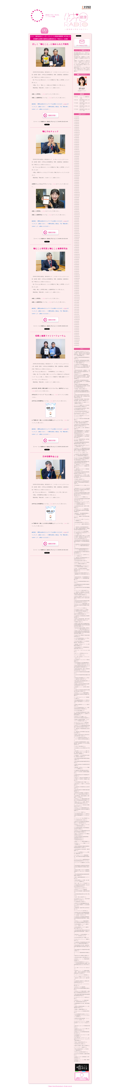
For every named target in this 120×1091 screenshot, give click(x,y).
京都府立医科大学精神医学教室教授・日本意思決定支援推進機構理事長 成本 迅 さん (81, 392)
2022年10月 (77, 195)
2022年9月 (77, 197)
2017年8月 (77, 302)
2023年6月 (77, 182)
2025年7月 (77, 139)
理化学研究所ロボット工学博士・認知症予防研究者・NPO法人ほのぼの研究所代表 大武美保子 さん (82, 476)
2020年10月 (77, 237)
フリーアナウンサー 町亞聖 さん (81, 608)
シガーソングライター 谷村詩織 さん (82, 974)
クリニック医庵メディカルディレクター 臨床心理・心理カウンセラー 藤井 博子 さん (82, 978)
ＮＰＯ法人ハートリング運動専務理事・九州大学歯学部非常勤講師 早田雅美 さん (81, 856)
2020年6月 (77, 244)
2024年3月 (77, 166)
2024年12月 (77, 151)
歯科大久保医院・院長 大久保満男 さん (82, 1045)
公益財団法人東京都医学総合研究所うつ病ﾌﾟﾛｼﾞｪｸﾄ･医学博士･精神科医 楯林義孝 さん (81, 771)
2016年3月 (77, 331)
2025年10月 (77, 134)
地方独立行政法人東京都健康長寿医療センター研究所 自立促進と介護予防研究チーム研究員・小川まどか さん (81, 914)
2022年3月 (77, 208)
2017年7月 (77, 304)
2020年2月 (77, 250)
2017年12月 (77, 295)
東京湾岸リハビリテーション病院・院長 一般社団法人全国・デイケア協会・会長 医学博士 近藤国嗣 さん (81, 752)
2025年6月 (77, 141)
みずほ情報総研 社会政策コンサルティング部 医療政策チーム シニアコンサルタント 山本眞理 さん (81, 1015)
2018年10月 (77, 278)
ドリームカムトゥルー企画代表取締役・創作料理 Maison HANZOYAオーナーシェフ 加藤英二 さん (81, 532)
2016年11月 (77, 317)
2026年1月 (77, 129)
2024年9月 (77, 156)
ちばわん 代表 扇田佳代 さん (80, 746)
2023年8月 (77, 178)
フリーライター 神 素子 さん (80, 812)
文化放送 (86, 8)
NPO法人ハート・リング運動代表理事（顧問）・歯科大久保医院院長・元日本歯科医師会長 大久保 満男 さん (82, 972)
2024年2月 (77, 168)
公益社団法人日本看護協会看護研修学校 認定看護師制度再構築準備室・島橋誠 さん (81, 918)
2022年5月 (77, 204)
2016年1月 (77, 334)
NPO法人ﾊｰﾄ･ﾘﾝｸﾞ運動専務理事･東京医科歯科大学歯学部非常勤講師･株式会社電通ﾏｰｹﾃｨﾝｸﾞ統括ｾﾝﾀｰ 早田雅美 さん (82, 449)
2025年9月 (77, 135)
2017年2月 (77, 312)
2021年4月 (77, 226)
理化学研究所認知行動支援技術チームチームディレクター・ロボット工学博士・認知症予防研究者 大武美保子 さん (82, 412)
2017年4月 (77, 309)
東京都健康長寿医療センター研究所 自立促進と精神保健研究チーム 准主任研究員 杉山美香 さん (81, 436)
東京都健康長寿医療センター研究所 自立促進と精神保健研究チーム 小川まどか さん (81, 815)
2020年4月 (77, 247)
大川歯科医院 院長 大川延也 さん (81, 819)
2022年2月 (77, 209)
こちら (43, 94)
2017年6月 (77, 305)
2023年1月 (77, 190)
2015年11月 (77, 338)
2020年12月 (77, 233)
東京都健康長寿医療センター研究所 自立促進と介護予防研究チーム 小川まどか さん (81, 701)
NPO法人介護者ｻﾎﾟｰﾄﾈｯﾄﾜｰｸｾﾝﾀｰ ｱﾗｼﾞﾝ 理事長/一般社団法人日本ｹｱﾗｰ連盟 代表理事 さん (82, 598)
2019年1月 (77, 273)
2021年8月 (77, 220)
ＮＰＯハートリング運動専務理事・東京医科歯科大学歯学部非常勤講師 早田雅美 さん (81, 605)
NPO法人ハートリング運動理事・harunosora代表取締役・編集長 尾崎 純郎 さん (82, 891)
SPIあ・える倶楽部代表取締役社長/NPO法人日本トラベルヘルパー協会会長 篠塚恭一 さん (81, 570)
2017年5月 (77, 307)
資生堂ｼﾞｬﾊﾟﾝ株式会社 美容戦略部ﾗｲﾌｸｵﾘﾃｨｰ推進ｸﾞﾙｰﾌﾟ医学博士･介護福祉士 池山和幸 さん (82, 779)
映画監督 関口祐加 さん (79, 839)
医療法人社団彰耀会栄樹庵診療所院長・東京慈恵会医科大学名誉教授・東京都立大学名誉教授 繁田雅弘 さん (82, 386)
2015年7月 (77, 345)
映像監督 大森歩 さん (79, 621)
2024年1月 (77, 170)
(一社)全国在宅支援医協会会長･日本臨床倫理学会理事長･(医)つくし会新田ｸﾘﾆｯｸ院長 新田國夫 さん (82, 713)
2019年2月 (77, 271)
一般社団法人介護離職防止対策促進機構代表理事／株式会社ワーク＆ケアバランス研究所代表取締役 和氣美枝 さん (82, 593)
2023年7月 (77, 180)
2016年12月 (77, 316)
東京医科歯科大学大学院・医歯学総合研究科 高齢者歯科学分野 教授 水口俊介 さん (82, 946)
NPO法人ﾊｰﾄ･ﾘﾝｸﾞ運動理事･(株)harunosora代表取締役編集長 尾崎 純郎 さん (81, 988)
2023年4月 (77, 185)
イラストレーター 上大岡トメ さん (81, 452)
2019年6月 (77, 264)
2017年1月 (77, 314)
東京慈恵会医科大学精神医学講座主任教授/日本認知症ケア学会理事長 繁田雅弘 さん (81, 541)
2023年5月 (77, 183)
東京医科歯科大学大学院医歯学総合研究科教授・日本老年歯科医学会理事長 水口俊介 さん (81, 482)
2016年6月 (77, 326)
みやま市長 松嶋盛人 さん (80, 710)
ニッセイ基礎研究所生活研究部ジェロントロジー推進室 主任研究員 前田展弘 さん (82, 739)
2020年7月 (77, 242)
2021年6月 (77, 223)
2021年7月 (77, 221)
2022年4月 (77, 206)
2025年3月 (77, 146)
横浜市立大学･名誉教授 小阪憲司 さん (82, 955)
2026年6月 (77, 120)
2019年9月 (77, 259)
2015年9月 (77, 341)
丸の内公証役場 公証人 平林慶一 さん (82, 937)
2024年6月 (77, 161)
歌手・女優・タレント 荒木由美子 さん (82, 883)
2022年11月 (77, 194)
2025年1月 (77, 149)
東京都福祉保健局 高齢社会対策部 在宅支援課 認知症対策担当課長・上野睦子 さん (82, 931)
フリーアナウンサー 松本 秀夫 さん (81, 910)
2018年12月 (77, 274)
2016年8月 (77, 322)
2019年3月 (77, 269)
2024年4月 (77, 165)
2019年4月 (77, 268)
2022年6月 (77, 202)
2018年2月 (77, 292)
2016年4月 (77, 329)
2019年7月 (77, 262)
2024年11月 (77, 153)
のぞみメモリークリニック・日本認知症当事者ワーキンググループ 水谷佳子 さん (81, 1022)
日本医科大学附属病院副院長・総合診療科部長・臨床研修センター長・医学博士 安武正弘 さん (82, 743)
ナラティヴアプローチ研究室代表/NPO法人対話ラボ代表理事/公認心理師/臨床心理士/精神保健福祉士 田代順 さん (82, 458)
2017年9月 (77, 300)
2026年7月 (77, 118)
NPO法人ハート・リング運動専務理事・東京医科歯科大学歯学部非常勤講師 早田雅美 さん (81, 510)
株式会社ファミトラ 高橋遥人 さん (81, 496)
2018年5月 (77, 286)
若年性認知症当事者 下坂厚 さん (81, 560)
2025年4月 (77, 144)
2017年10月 (77, 298)
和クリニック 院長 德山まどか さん (81, 653)
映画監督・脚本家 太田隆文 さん (81, 388)
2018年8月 (77, 281)
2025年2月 (77, 147)
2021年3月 (77, 228)
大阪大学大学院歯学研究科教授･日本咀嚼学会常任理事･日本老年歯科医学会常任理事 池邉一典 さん (82, 494)
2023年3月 (77, 187)
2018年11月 (77, 276)
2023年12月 (77, 171)
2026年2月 (77, 127)
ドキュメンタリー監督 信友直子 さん (82, 590)
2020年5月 (77, 245)
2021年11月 (77, 214)
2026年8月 (77, 117)
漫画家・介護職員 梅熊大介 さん (81, 1009)
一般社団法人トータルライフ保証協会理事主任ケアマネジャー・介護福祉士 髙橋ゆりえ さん (81, 466)
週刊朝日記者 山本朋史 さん (80, 1043)
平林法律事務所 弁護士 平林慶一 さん (82, 782)
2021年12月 (77, 213)
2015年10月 (77, 340)
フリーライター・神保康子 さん (81, 1047)
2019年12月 (77, 254)
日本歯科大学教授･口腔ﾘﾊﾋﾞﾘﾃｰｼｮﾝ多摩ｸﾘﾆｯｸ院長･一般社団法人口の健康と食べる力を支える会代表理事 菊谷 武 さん (82, 537)
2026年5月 (77, 122)
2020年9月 (77, 238)
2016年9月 (77, 321)
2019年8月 (77, 261)
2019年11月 (77, 256)
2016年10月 (77, 319)
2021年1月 (77, 232)
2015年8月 (77, 343)
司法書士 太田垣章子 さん (80, 479)
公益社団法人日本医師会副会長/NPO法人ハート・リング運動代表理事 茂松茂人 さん (82, 545)
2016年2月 (77, 333)
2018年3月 (77, 290)
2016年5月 (77, 328)
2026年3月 (77, 125)
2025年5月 (77, 142)
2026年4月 (77, 123)
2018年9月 (77, 280)
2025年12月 (77, 130)
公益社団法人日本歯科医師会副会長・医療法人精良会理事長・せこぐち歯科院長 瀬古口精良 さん (82, 381)
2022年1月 (77, 211)
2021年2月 (77, 230)
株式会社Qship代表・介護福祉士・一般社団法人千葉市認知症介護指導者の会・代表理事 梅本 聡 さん (82, 371)
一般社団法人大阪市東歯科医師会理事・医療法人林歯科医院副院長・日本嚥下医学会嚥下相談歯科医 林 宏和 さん (82, 528)
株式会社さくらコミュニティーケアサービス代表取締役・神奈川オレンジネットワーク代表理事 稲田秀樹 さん (82, 503)
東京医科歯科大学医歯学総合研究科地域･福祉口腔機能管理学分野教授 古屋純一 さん (82, 867)
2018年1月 (77, 293)
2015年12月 (77, 336)
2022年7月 (77, 201)
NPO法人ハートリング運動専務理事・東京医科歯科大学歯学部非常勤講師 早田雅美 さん (81, 694)
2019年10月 (77, 257)
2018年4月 (77, 288)
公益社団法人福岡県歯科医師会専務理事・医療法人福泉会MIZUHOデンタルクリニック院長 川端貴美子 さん (82, 361)
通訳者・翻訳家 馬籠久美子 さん (81, 1042)
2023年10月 (77, 175)
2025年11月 (77, 132)
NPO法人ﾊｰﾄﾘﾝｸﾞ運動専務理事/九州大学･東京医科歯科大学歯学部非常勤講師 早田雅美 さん (82, 809)
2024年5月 (77, 163)
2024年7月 (77, 159)
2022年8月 (77, 199)
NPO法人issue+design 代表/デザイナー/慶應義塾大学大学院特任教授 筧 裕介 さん (82, 574)
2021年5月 (77, 225)
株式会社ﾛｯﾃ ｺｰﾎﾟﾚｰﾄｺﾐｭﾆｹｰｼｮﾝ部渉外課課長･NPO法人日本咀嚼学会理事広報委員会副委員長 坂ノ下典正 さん (82, 489)
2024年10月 (77, 154)
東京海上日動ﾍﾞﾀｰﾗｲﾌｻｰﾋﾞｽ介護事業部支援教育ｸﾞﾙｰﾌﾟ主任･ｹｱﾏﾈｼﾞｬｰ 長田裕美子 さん (82, 871)
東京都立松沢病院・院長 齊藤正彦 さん (82, 957)
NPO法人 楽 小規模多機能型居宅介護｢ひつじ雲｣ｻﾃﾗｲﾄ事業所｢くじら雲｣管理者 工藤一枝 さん (81, 904)
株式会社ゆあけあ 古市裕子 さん (81, 887)
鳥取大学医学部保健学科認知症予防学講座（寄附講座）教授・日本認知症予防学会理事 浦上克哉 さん (82, 396)
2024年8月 (77, 158)
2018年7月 (77, 283)
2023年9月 (77, 177)
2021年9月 (77, 218)
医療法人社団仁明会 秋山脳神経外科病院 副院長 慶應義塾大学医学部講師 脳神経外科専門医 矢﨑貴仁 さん (82, 632)
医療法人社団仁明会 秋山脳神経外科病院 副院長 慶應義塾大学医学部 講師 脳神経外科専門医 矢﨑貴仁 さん (82, 625)
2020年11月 (77, 235)
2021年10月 (77, 216)
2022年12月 (77, 192)
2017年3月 (77, 310)
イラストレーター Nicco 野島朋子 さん (82, 818)
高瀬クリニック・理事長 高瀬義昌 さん (82, 841)
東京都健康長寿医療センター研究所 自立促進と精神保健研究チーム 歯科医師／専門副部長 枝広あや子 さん (81, 432)
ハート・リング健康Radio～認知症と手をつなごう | (63, 18)
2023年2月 (77, 189)
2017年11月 (77, 297)
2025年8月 (77, 137)
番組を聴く (50, 115)
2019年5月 (77, 266)
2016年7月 (77, 324)
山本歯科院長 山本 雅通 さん (80, 901)
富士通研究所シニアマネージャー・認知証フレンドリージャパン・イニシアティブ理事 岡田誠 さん (82, 1039)
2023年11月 (77, 173)
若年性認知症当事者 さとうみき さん (82, 522)
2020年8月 (77, 240)
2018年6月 (77, 285)
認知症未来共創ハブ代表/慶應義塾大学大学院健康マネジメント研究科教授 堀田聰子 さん (81, 578)
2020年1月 (77, 252)
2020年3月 (77, 249)
